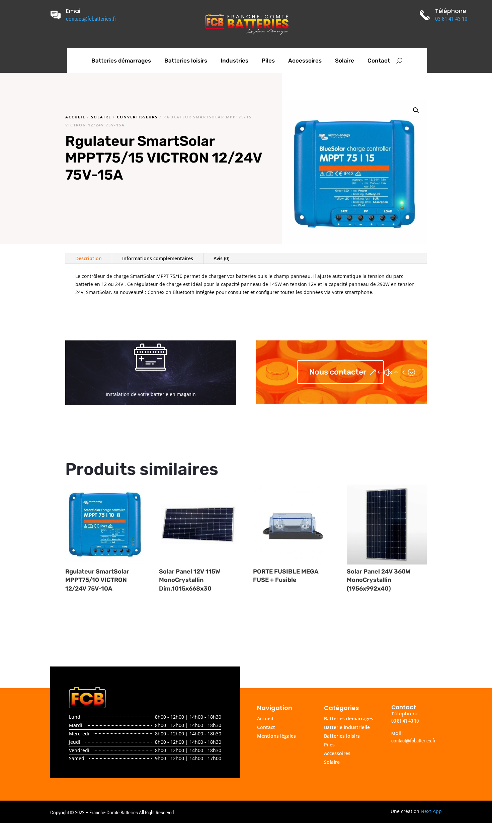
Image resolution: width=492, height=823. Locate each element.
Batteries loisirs (185, 60)
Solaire (344, 60)
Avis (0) (221, 258)
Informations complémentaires (157, 258)
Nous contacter (337, 372)
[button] (416, 110)
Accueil (75, 116)
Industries (234, 60)
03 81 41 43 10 (451, 18)
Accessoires (305, 60)
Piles (268, 60)
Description (88, 258)
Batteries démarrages (121, 60)
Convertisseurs (137, 116)
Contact (378, 60)
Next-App (431, 811)
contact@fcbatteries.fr (91, 18)
